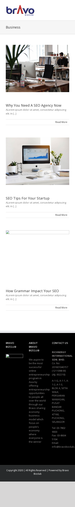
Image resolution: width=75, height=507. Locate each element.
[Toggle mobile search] (60, 10)
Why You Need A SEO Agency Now (33, 105)
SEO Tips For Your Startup (28, 198)
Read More (61, 122)
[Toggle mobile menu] (67, 10)
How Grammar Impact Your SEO (32, 291)
